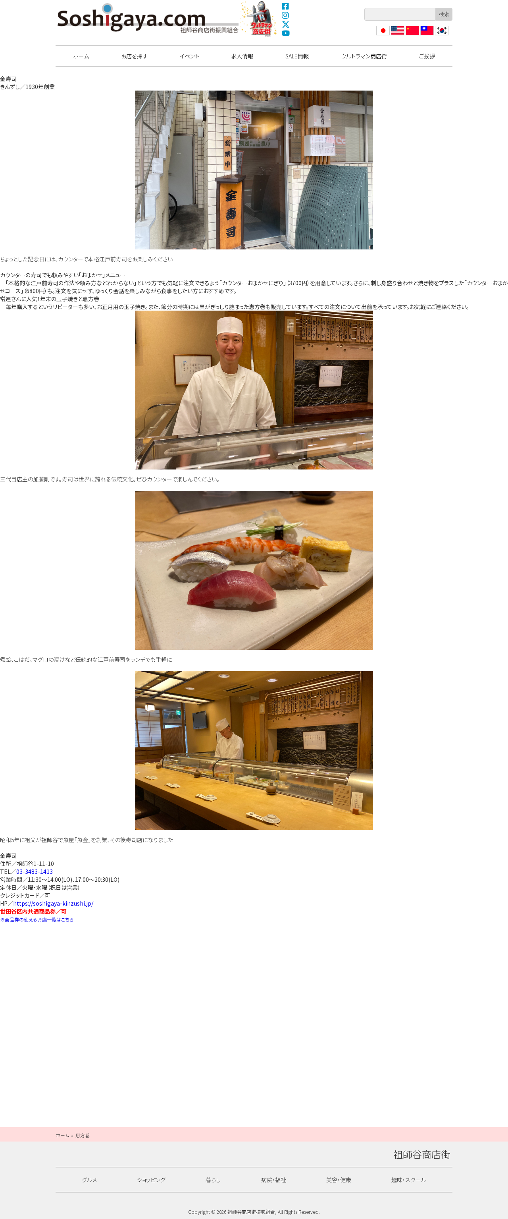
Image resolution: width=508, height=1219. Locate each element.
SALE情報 (297, 56)
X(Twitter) (286, 24)
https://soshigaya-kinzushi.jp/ (53, 903)
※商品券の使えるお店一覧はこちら (36, 919)
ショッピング (151, 1180)
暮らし (213, 1180)
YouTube (286, 33)
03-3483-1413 (34, 871)
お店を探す (134, 56)
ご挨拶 (427, 56)
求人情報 (242, 56)
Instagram (286, 15)
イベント (189, 56)
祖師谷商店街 (148, 18)
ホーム (81, 56)
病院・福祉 (273, 1180)
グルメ (89, 1180)
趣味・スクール (408, 1180)
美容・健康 (338, 1180)
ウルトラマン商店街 (259, 18)
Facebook (286, 6)
